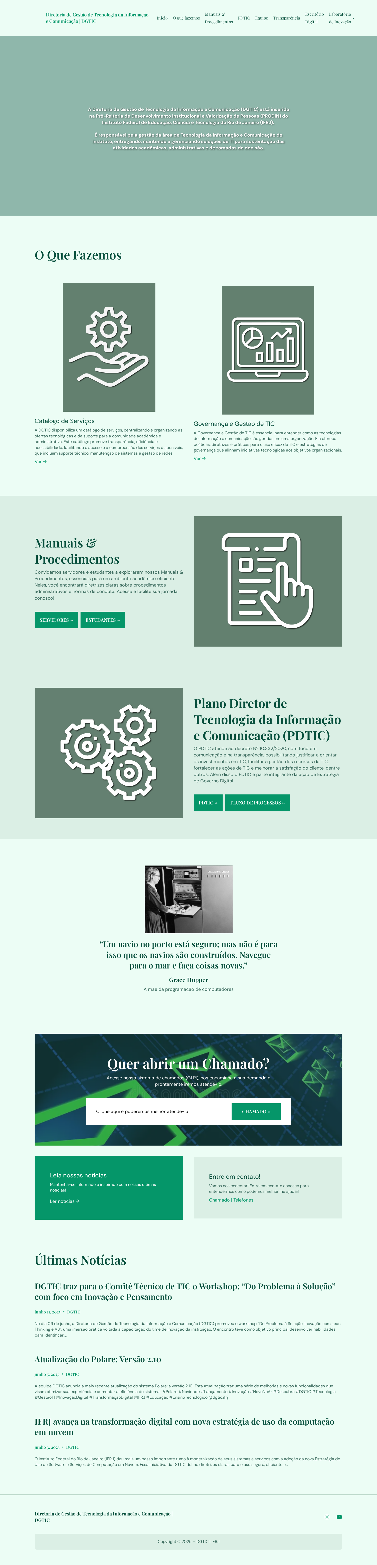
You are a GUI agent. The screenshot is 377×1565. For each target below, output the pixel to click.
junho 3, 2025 (47, 1447)
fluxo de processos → (257, 803)
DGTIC (73, 1311)
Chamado (219, 1200)
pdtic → (208, 803)
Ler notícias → (65, 1201)
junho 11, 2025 (48, 1311)
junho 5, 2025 (47, 1374)
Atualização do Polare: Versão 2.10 (98, 1358)
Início (162, 18)
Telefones (243, 1200)
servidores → (56, 620)
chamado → (256, 1111)
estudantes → (103, 620)
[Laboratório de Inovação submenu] (353, 18)
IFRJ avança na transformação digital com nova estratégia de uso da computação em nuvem (184, 1426)
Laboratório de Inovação (340, 17)
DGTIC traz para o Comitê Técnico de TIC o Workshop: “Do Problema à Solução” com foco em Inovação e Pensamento (185, 1291)
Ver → (41, 461)
